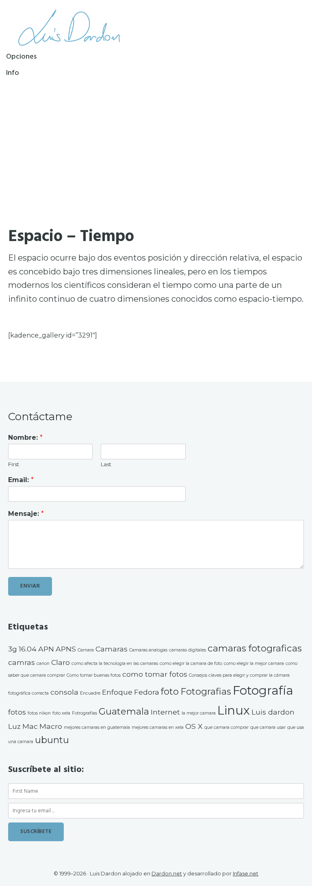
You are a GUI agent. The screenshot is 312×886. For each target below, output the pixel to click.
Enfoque (117, 692)
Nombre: (25, 437)
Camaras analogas (148, 650)
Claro (60, 662)
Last (106, 464)
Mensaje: (26, 514)
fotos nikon (39, 713)
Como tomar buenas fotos (94, 675)
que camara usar (268, 727)
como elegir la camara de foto (191, 663)
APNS (66, 649)
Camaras (111, 649)
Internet (165, 712)
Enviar (30, 586)
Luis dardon (273, 712)
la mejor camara (199, 713)
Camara (86, 650)
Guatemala (124, 711)
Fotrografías (84, 713)
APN (46, 649)
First (13, 464)
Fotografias (205, 691)
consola (64, 692)
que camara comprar (226, 727)
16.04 (28, 649)
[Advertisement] (156, 141)
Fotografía (263, 690)
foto (170, 691)
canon (43, 663)
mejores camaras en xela (158, 727)
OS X (194, 726)
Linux (233, 710)
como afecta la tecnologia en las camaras (115, 663)
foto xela (61, 713)
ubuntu (52, 740)
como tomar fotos (154, 674)
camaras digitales (187, 650)
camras (21, 662)
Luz (14, 726)
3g (12, 649)
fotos (17, 712)
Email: (21, 480)
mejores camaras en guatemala (97, 727)
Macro (50, 726)
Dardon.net (167, 873)
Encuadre (90, 693)
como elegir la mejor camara (254, 663)
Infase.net (245, 873)
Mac (30, 726)
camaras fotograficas (255, 648)
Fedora (146, 692)
